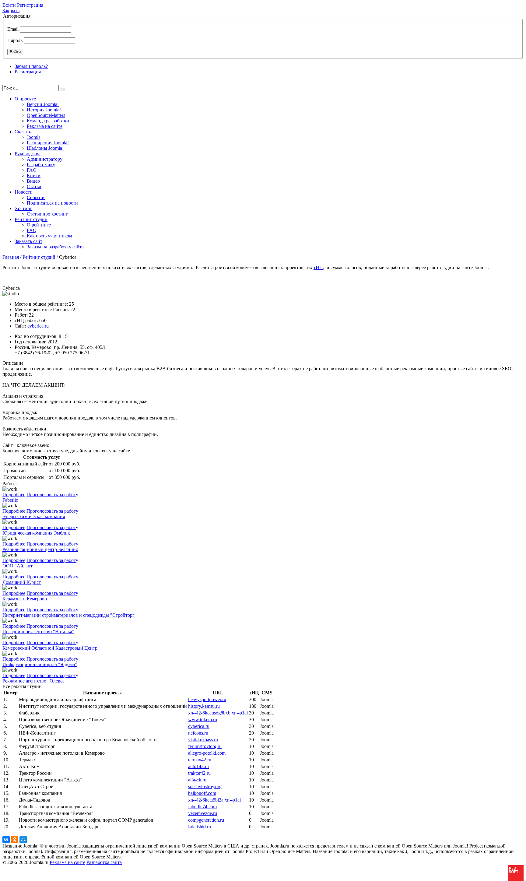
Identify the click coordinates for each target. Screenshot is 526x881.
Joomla (33, 137)
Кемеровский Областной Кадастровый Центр (49, 648)
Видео (33, 181)
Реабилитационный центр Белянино (40, 549)
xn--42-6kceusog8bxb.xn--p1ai (218, 712)
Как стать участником (49, 235)
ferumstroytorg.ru (205, 746)
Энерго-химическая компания (33, 516)
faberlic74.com (202, 806)
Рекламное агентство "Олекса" (34, 680)
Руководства (27, 153)
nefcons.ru (198, 732)
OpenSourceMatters (46, 115)
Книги (33, 175)
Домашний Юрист (21, 582)
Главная (10, 257)
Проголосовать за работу (52, 494)
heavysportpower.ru (207, 699)
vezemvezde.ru (202, 813)
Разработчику (41, 164)
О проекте (25, 98)
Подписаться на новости (52, 202)
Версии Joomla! (43, 104)
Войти (9, 5)
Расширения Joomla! (48, 142)
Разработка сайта (104, 862)
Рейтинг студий (31, 219)
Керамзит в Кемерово (24, 598)
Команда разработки (48, 120)
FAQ (32, 170)
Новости (24, 192)
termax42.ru (199, 759)
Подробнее (13, 494)
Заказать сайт (28, 241)
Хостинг (23, 208)
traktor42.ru (199, 773)
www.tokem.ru (202, 719)
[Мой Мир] (23, 839)
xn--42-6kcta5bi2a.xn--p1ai (214, 799)
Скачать (23, 131)
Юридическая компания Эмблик (36, 532)
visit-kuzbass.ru (203, 739)
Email (13, 29)
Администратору (44, 159)
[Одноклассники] (14, 839)
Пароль (15, 40)
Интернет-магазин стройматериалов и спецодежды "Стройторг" (69, 615)
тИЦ (318, 267)
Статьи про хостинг (47, 213)
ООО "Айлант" (18, 565)
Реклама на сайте (44, 126)
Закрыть (10, 10)
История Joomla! (44, 109)
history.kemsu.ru (204, 706)
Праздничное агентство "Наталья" (38, 631)
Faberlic (10, 500)
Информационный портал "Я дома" (39, 664)
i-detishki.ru (199, 826)
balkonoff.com (202, 793)
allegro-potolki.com (207, 753)
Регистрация (30, 5)
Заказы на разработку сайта (55, 246)
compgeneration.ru (206, 820)
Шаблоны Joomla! (45, 148)
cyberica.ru (38, 325)
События (36, 197)
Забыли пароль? (31, 66)
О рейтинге (39, 224)
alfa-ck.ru (197, 779)
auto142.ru (198, 766)
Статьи (34, 186)
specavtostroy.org (205, 786)
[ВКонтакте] (6, 839)
